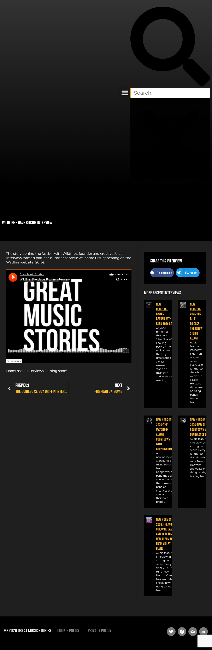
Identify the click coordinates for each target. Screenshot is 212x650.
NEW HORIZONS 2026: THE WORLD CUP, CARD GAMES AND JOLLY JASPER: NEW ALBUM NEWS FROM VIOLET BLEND (166, 534)
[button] (124, 92)
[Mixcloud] (192, 631)
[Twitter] (171, 631)
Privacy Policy (99, 630)
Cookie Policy (68, 630)
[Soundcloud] (203, 631)
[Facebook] (182, 631)
